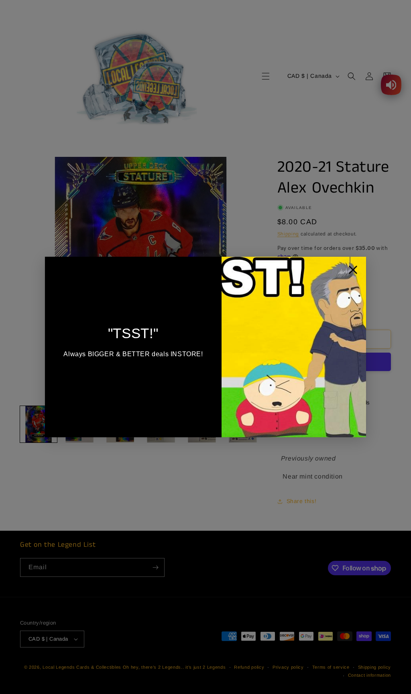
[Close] (353, 272)
